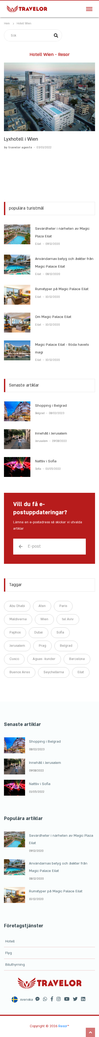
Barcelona (77, 659)
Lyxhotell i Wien (21, 139)
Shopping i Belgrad (51, 405)
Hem (7, 23)
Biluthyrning (15, 964)
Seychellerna (54, 672)
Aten (42, 606)
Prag (42, 646)
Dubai (38, 632)
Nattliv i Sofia (45, 461)
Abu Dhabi (17, 606)
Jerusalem (42, 441)
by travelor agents (18, 147)
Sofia (38, 469)
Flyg (8, 953)
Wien (44, 619)
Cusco (14, 659)
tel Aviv (68, 619)
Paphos (15, 632)
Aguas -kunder (44, 659)
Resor (62, 1026)
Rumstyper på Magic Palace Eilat (61, 289)
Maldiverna (18, 619)
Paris (63, 606)
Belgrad (40, 413)
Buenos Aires (20, 672)
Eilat (38, 244)
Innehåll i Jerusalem (51, 433)
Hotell (10, 941)
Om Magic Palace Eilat (53, 316)
